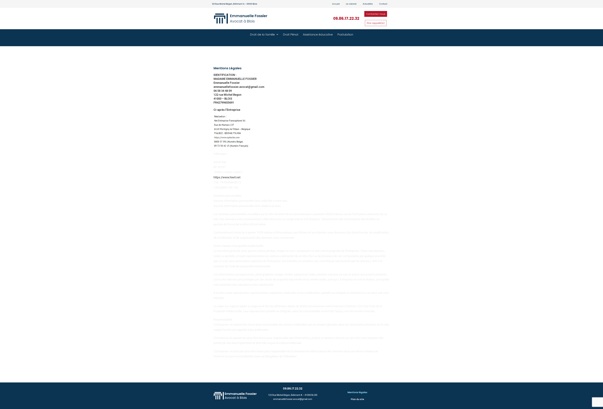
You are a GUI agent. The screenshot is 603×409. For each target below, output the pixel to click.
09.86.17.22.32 (346, 18)
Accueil (336, 3)
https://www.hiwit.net (227, 177)
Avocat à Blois (242, 21)
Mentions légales (357, 392)
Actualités (368, 3)
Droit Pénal (290, 34)
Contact (383, 3)
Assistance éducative (318, 34)
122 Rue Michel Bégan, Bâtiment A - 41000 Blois (234, 4)
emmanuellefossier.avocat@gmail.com (292, 399)
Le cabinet (351, 3)
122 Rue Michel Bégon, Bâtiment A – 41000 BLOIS (292, 395)
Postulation (345, 34)
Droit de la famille (262, 34)
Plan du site (357, 399)
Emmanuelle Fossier (248, 15)
